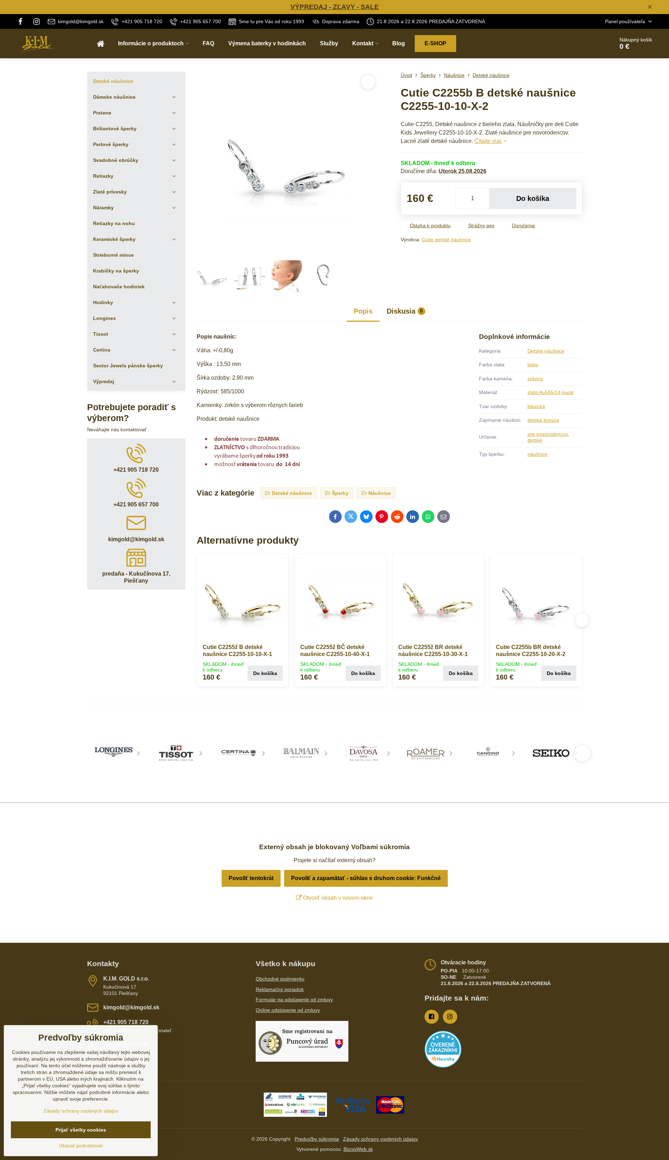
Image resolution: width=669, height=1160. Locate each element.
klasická (536, 406)
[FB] (22, 21)
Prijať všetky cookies (80, 1130)
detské (534, 440)
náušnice (537, 454)
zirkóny (535, 378)
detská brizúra (543, 420)
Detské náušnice (545, 351)
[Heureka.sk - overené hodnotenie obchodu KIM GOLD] (443, 1066)
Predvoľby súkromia (317, 1139)
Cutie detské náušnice (446, 239)
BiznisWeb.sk (358, 1149)
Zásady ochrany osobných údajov (380, 1139)
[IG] (36, 21)
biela (532, 364)
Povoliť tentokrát (251, 878)
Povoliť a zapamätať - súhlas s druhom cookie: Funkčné (366, 878)
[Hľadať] (589, 43)
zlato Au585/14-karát (550, 392)
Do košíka (532, 198)
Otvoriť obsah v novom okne (337, 898)
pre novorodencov (547, 434)
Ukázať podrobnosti (81, 1145)
